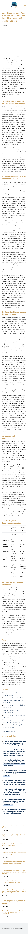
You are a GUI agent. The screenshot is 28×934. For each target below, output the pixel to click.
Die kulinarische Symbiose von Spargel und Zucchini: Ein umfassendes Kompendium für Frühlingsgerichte (14, 782)
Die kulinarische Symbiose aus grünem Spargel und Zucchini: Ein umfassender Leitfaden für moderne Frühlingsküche (14, 802)
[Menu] (25, 4)
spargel (15, 25)
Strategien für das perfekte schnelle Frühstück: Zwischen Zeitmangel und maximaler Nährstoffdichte (14, 912)
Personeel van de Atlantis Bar (17, 24)
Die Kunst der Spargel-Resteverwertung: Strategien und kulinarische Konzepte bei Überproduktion (14, 811)
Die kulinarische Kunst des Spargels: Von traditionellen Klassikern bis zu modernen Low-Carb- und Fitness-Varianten (14, 773)
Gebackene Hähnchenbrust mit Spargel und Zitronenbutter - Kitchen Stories (13, 700)
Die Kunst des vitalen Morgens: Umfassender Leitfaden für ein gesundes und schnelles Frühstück (13, 902)
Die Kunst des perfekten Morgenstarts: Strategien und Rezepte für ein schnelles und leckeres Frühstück (14, 872)
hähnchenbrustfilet (9, 731)
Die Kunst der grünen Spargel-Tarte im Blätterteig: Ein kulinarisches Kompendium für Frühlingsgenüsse (14, 743)
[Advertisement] (14, 42)
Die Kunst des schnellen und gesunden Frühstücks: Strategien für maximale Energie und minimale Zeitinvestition (14, 891)
